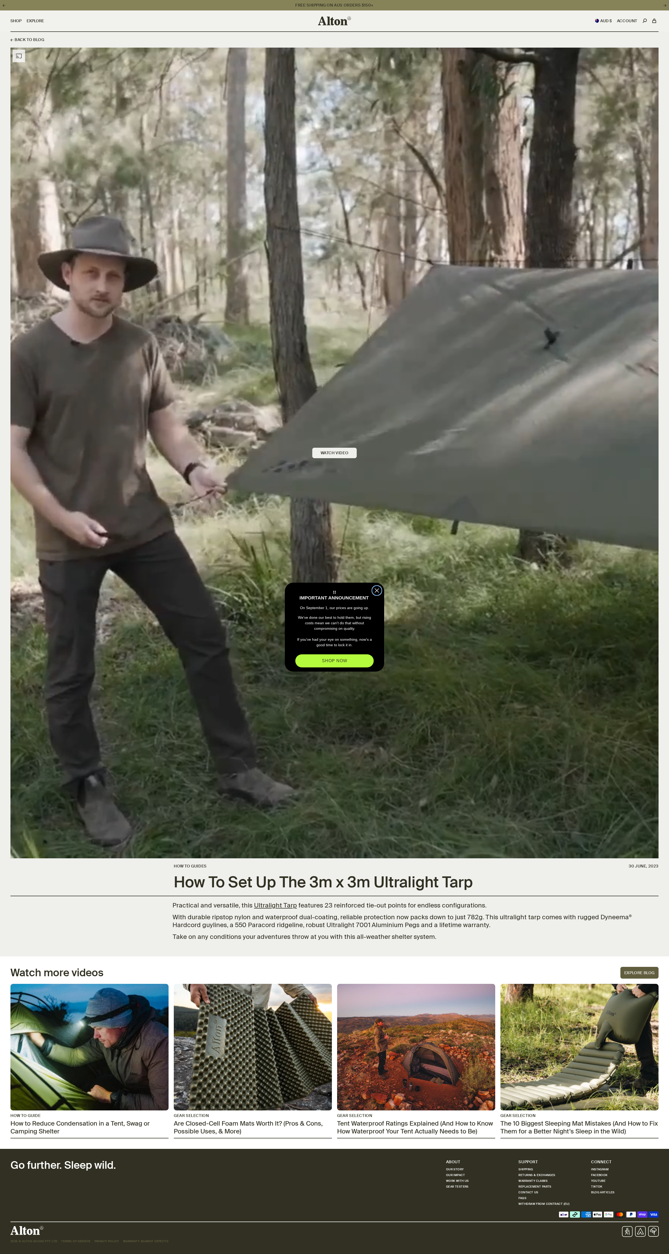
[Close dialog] (377, 590)
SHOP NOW (334, 661)
